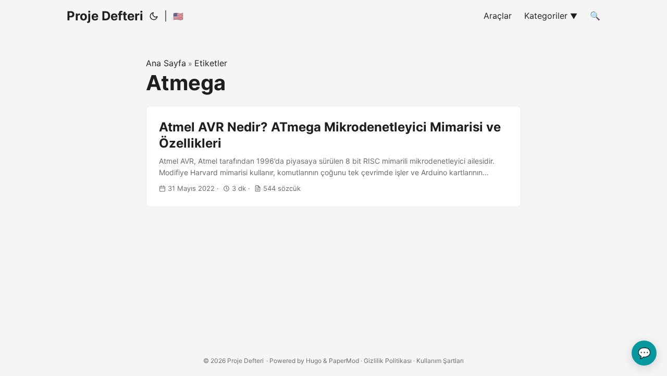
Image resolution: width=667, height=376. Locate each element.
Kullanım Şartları (440, 361)
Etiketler (210, 63)
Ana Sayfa (166, 63)
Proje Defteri (105, 15)
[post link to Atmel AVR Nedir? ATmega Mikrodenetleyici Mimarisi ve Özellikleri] (333, 156)
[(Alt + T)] (153, 16)
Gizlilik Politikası (388, 361)
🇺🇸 (178, 16)
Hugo (314, 361)
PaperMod (344, 361)
